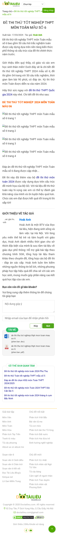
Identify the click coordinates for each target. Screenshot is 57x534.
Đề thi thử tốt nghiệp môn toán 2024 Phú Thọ (26, 371)
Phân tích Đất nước (38, 434)
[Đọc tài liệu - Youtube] (31, 530)
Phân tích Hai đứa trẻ (39, 438)
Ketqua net (7, 477)
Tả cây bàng (35, 471)
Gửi (48, 326)
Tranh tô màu (8, 438)
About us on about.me (13, 447)
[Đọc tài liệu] (26, 530)
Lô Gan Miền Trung (11, 481)
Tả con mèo (35, 426)
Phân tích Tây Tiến (11, 434)
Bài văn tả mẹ (35, 421)
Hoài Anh (25, 219)
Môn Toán (7, 426)
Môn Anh (6, 421)
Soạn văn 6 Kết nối (11, 468)
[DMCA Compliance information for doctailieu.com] (39, 518)
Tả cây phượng (9, 442)
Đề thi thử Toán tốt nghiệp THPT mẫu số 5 (24, 375)
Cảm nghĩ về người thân (40, 476)
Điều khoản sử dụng (34, 524)
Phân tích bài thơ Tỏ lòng (41, 430)
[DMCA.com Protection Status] (23, 518)
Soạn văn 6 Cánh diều (12, 460)
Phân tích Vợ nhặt (38, 460)
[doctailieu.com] (28, 497)
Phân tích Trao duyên (39, 480)
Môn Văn (6, 417)
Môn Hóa (6, 430)
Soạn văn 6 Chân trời (12, 464)
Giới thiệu (18, 524)
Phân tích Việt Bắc (38, 417)
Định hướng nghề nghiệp (41, 442)
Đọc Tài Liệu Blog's (11, 472)
